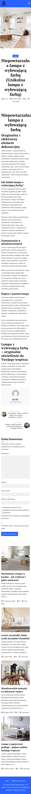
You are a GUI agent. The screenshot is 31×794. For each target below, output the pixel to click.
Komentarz (5, 454)
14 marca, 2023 (8, 769)
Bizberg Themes (20, 790)
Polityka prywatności (18, 781)
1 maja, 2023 (7, 657)
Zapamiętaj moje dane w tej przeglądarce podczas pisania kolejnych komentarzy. (15, 510)
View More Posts (15, 402)
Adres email (5, 491)
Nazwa (4, 482)
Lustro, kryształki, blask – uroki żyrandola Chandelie (15, 637)
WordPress (24, 787)
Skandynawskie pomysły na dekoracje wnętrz (14, 690)
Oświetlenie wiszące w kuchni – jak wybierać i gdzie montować (13, 577)
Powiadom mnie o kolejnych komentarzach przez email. (15, 517)
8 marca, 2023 (16, 99)
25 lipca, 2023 (8, 712)
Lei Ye (5, 99)
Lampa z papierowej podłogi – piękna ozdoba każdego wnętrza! (14, 747)
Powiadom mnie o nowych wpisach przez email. (15, 527)
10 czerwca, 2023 (9, 601)
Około (7, 781)
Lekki (15, 56)
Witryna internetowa (8, 499)
